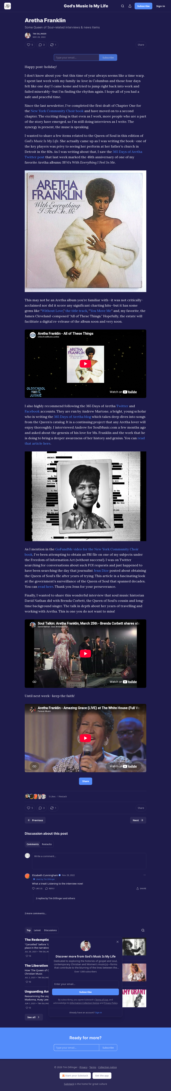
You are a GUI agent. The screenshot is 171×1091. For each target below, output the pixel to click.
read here (45, 586)
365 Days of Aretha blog (72, 417)
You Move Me (100, 311)
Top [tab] (29, 930)
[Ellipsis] (144, 875)
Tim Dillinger (39, 34)
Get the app (102, 1075)
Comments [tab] (33, 844)
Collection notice (107, 1067)
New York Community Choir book (57, 111)
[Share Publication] (130, 6)
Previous (37, 820)
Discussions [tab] (50, 930)
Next (136, 820)
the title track (76, 311)
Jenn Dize (101, 570)
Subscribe (143, 6)
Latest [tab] (37, 930)
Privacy (83, 1067)
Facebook (32, 411)
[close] (117, 941)
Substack (69, 1083)
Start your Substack (76, 1075)
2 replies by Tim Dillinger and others (55, 898)
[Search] (122, 6)
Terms (92, 1067)
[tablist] (39, 844)
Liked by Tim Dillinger (45, 879)
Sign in (160, 6)
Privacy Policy (110, 1002)
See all (31, 1017)
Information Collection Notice (84, 1002)
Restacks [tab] (47, 844)
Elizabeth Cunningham (45, 875)
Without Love (52, 311)
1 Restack (62, 796)
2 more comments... (35, 913)
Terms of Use (101, 999)
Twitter (122, 406)
